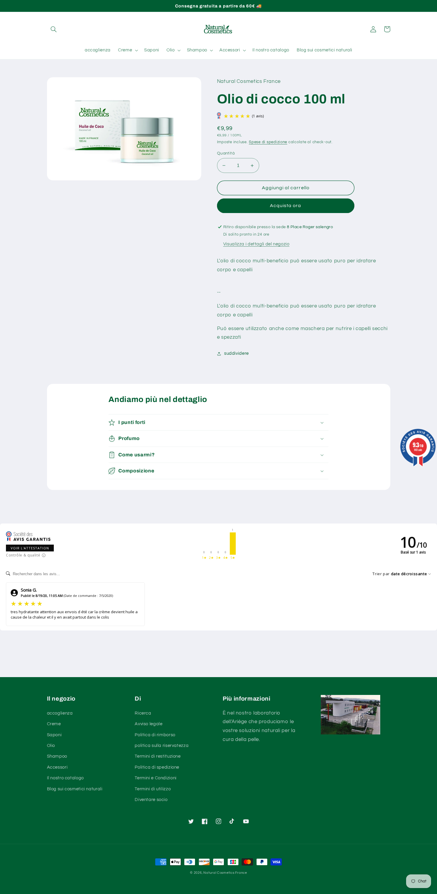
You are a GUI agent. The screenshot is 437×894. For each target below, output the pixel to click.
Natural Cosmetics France (225, 872)
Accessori (57, 767)
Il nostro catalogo (65, 778)
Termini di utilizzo (153, 789)
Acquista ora (285, 205)
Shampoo (57, 756)
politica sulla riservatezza (161, 745)
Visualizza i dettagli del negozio (256, 244)
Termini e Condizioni (156, 778)
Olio (51, 745)
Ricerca (143, 713)
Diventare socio (151, 799)
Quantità (226, 153)
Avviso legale (148, 724)
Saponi (54, 735)
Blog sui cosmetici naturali (75, 789)
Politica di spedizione (157, 767)
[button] (54, 29)
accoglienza (60, 713)
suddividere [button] (236, 353)
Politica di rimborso (155, 735)
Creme (54, 724)
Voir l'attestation (30, 548)
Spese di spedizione (268, 142)
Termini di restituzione (158, 756)
